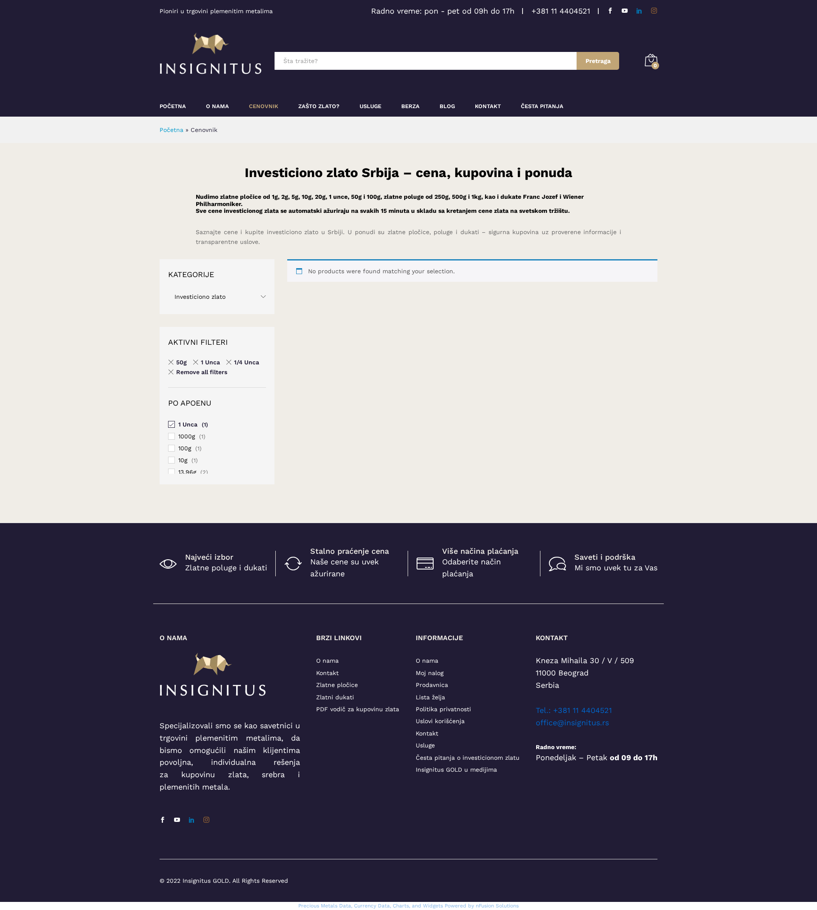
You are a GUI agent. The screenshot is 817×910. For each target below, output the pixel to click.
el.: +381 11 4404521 (576, 710)
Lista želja (430, 697)
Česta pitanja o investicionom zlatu (468, 757)
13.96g (187, 472)
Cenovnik (263, 106)
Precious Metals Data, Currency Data (344, 906)
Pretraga (598, 60)
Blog (447, 106)
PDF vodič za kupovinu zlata (357, 709)
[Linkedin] (639, 11)
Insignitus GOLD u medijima (456, 769)
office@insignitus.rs (572, 722)
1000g (186, 436)
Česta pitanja (542, 106)
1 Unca (210, 362)
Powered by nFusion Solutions (482, 906)
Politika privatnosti (443, 709)
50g (181, 362)
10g (182, 460)
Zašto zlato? (319, 106)
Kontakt (488, 106)
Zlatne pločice (337, 684)
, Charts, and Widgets (416, 906)
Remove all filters (201, 372)
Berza (410, 106)
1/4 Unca (246, 362)
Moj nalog (429, 673)
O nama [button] (217, 106)
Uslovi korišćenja (440, 721)
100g (184, 448)
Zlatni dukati (335, 697)
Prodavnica (432, 684)
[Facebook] (610, 11)
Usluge (370, 106)
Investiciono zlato (200, 296)
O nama (327, 660)
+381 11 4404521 (560, 10)
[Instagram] (654, 10)
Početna (173, 106)
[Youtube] (624, 11)
